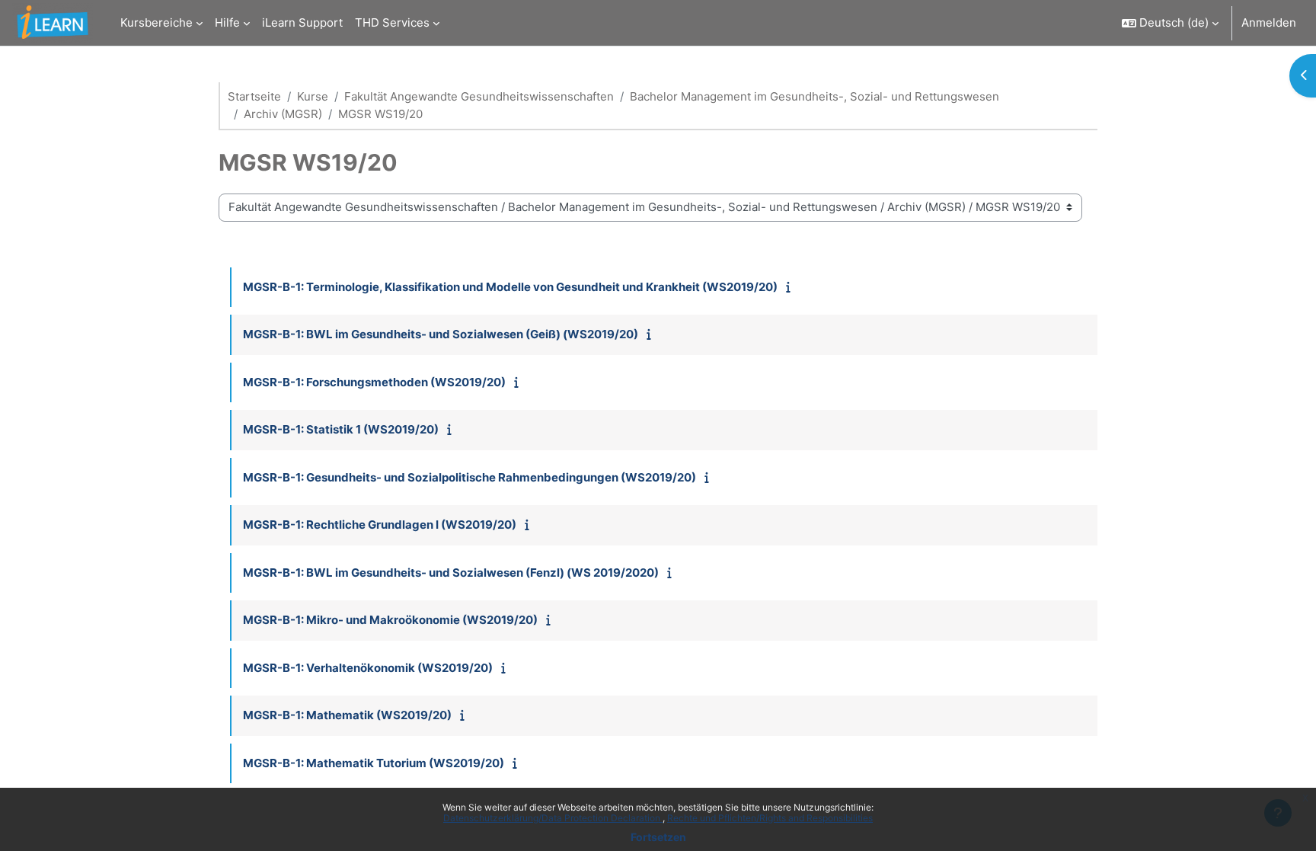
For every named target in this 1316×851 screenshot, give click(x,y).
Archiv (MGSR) (283, 114)
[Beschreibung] (791, 287)
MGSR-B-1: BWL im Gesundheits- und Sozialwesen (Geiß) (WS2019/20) (440, 334)
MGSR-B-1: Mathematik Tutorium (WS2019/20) (373, 763)
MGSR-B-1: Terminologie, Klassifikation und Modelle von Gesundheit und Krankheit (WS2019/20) (510, 287)
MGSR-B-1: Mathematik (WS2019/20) (347, 715)
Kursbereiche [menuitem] (156, 22)
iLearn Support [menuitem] (302, 22)
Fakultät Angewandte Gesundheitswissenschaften (479, 96)
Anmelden (1268, 22)
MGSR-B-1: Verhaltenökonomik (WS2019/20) (368, 668)
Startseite (254, 96)
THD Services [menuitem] (392, 22)
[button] (1170, 23)
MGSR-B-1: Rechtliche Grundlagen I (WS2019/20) (379, 524)
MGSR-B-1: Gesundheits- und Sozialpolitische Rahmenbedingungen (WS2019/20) (469, 477)
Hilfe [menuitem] (227, 22)
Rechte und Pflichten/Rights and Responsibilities (770, 818)
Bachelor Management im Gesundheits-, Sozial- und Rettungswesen (814, 96)
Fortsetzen (658, 836)
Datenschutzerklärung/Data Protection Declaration (553, 818)
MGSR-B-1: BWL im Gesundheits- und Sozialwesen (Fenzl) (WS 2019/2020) (451, 572)
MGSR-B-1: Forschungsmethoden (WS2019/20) (374, 382)
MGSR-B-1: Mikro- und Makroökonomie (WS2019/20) (390, 620)
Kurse (312, 96)
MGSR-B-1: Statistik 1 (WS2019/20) (341, 429)
